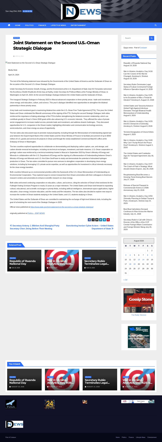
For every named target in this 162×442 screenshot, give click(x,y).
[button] (155, 25)
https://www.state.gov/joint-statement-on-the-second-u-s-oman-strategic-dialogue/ (61, 207)
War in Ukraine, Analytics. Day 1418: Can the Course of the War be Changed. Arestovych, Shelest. (138, 73)
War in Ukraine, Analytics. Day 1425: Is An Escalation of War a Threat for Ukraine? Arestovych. (138, 97)
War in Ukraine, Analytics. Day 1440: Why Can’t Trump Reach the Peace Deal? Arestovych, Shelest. (138, 142)
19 (134, 264)
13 (139, 260)
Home (17, 25)
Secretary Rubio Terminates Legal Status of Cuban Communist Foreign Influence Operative (138, 87)
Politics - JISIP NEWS (36, 213)
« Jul (125, 280)
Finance (42, 25)
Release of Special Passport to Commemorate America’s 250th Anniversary (136, 187)
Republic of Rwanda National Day (22, 262)
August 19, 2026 (17, 387)
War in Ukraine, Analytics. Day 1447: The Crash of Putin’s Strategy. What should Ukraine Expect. (138, 166)
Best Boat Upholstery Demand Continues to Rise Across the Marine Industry (138, 211)
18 (130, 264)
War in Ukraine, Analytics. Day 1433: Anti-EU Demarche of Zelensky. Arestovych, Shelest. (138, 123)
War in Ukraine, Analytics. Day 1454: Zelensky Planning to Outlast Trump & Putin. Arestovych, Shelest (139, 198)
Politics (29, 25)
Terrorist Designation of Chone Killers (139, 132)
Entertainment (78, 25)
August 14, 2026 (93, 387)
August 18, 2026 (55, 387)
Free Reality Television (139, 315)
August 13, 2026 (131, 387)
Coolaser (143, 48)
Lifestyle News (58, 25)
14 (143, 260)
